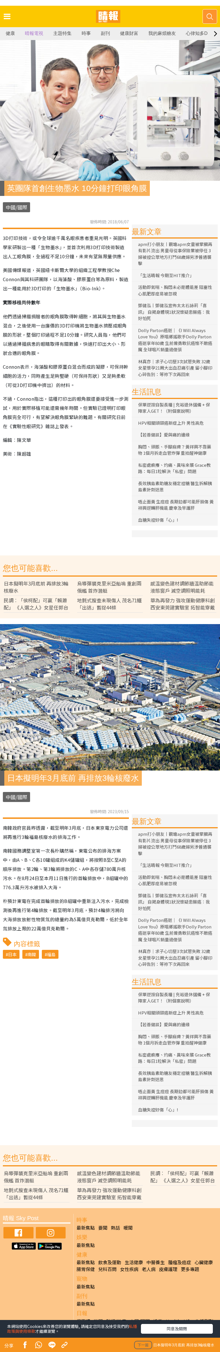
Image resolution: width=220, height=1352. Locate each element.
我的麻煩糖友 (162, 33)
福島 (51, 954)
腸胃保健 (85, 1269)
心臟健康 (204, 1262)
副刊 (105, 33)
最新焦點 (85, 1227)
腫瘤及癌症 (179, 1262)
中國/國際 (16, 207)
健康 (10, 33)
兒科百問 (107, 1269)
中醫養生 (155, 1262)
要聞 (102, 1227)
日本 (12, 954)
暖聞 (128, 1227)
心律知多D (197, 33)
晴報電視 (34, 33)
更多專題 (190, 1269)
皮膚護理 (168, 1269)
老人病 (149, 1269)
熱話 (115, 1227)
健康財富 (129, 33)
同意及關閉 (177, 1328)
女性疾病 (129, 1269)
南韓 (32, 954)
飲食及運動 (109, 1262)
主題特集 (62, 33)
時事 (86, 33)
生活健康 (134, 1262)
